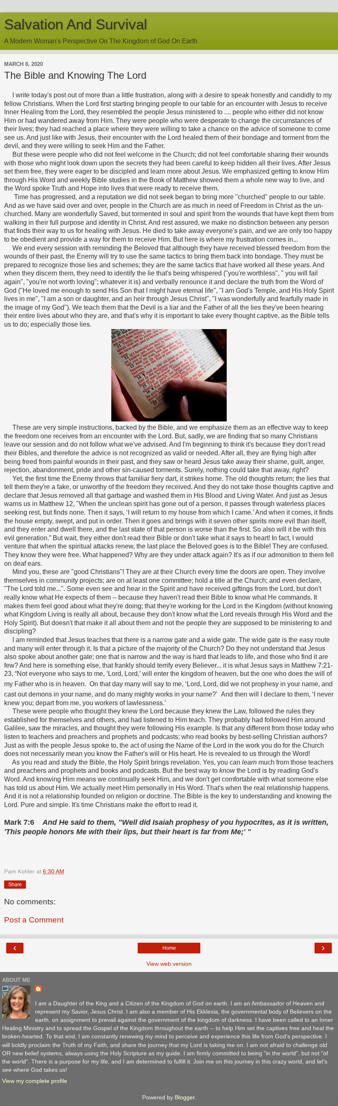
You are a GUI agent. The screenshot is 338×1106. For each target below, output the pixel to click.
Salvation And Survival (75, 24)
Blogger (185, 1097)
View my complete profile (34, 1081)
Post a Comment (33, 919)
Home (169, 948)
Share (15, 884)
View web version (169, 963)
